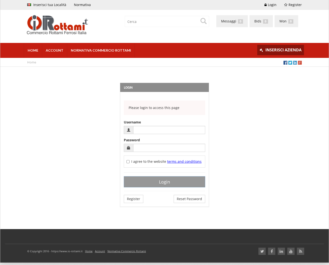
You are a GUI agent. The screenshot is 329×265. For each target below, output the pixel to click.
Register (295, 4)
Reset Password (189, 199)
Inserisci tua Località (49, 4)
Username (132, 122)
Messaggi (231, 21)
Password (132, 140)
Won (285, 21)
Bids (260, 21)
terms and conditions (184, 161)
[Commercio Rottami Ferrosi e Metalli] (92, 25)
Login (272, 4)
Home (31, 62)
